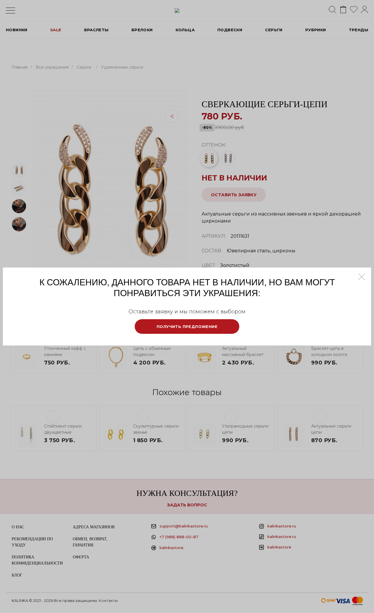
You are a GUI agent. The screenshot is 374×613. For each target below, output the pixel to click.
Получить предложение (187, 326)
